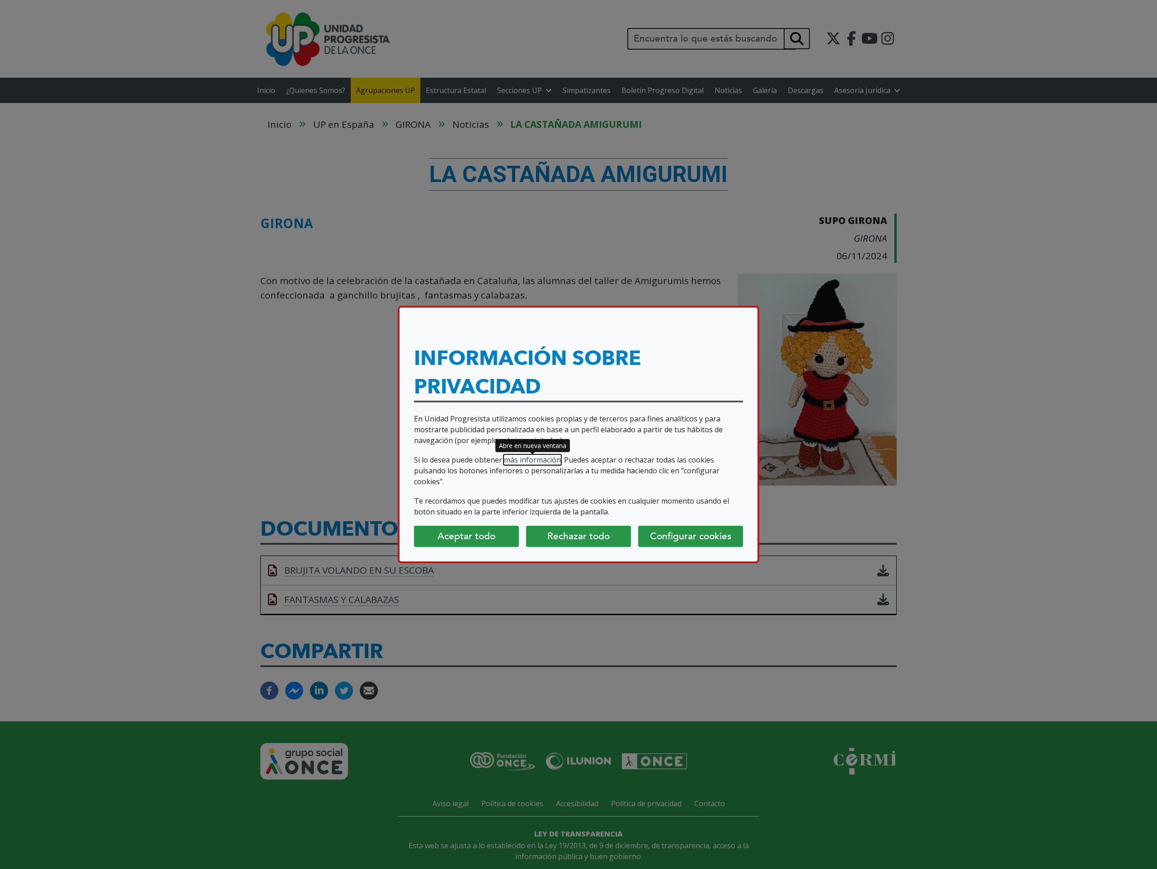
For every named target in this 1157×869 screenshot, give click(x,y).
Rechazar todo (578, 536)
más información (532, 460)
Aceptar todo (466, 536)
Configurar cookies (690, 536)
